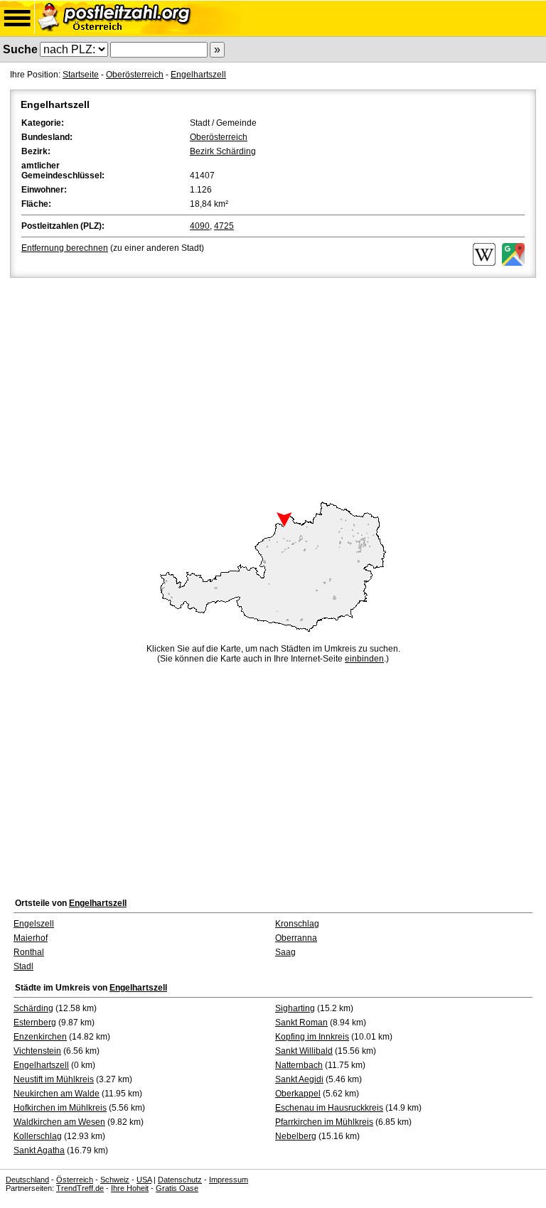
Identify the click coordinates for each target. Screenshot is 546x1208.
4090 (200, 226)
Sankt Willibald (304, 1051)
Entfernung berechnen (64, 248)
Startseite (81, 75)
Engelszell (34, 924)
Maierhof (31, 938)
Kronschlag (297, 924)
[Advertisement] (273, 387)
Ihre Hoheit (130, 1188)
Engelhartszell (198, 75)
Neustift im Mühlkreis (54, 1079)
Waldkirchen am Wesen (59, 1122)
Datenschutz (180, 1179)
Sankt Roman (301, 1023)
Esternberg (35, 1023)
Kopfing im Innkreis (312, 1037)
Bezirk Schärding (223, 151)
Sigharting (295, 1008)
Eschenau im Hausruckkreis (329, 1108)
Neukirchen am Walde (57, 1094)
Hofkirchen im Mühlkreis (60, 1108)
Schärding (33, 1008)
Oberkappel (298, 1094)
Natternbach (299, 1065)
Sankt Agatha (39, 1150)
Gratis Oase (177, 1188)
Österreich (74, 1179)
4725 (224, 226)
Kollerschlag (38, 1136)
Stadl (23, 966)
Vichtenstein (37, 1051)
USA (143, 1179)
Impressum (228, 1179)
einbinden (364, 659)
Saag (285, 952)
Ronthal (29, 952)
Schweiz (114, 1179)
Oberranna (296, 938)
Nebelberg (295, 1136)
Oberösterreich (135, 75)
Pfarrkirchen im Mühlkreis (324, 1122)
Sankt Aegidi (299, 1079)
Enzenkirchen (40, 1037)
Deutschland (27, 1179)
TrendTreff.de (80, 1188)
